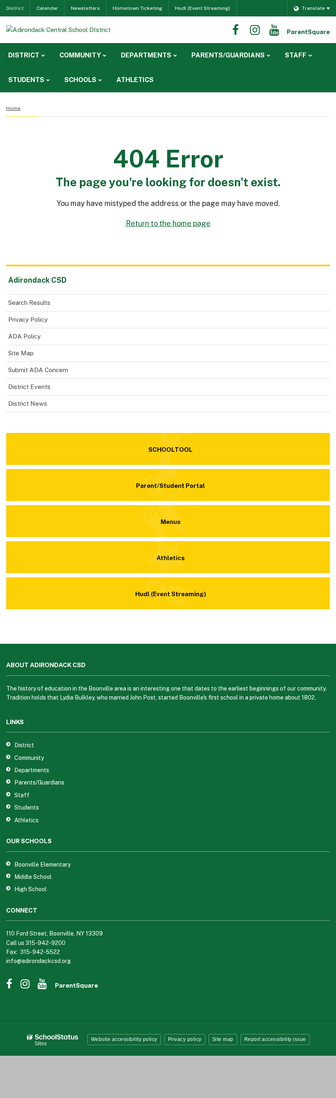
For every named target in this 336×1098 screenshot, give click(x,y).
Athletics (26, 820)
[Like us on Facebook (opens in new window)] (235, 30)
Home (13, 108)
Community (29, 758)
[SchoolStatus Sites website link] (53, 1040)
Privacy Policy (28, 319)
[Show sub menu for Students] (48, 80)
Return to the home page (168, 223)
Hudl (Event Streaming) (202, 8)
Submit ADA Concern (38, 369)
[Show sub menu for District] (43, 55)
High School (30, 889)
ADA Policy (24, 336)
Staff (22, 795)
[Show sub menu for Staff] (310, 55)
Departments (31, 770)
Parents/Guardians (39, 782)
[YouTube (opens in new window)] (274, 30)
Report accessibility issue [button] (275, 1039)
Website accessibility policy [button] (124, 1039)
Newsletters (85, 8)
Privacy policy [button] (185, 1039)
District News (27, 403)
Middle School (33, 877)
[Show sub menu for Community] (105, 55)
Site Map (21, 353)
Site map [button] (223, 1039)
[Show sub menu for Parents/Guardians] (268, 55)
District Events (29, 386)
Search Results (29, 302)
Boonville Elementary (42, 864)
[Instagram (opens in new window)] (254, 30)
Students (26, 807)
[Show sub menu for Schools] (100, 80)
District (15, 8)
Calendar (47, 8)
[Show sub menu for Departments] (175, 55)
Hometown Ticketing (137, 8)
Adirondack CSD (37, 280)
